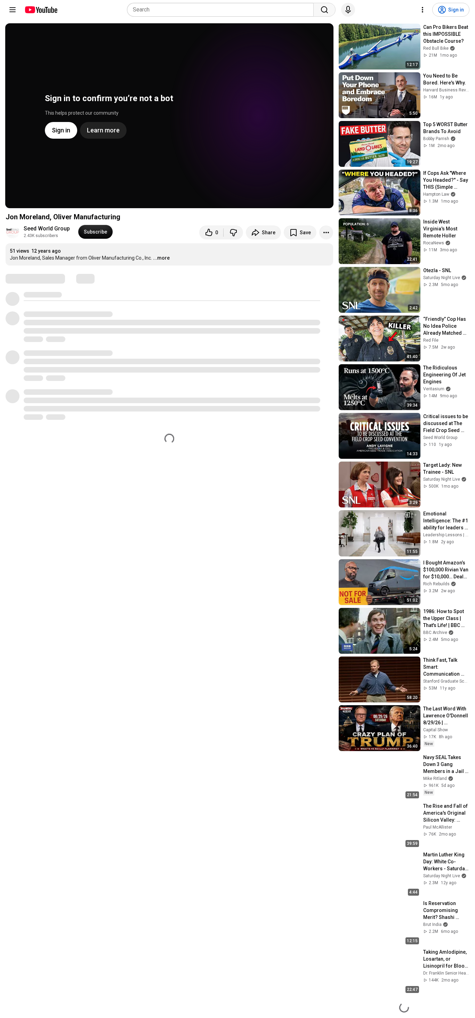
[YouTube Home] (40, 9)
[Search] (324, 10)
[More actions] (326, 232)
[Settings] (422, 10)
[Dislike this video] (233, 232)
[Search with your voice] (348, 10)
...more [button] (161, 258)
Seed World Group (47, 228)
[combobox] (222, 10)
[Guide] (12, 10)
